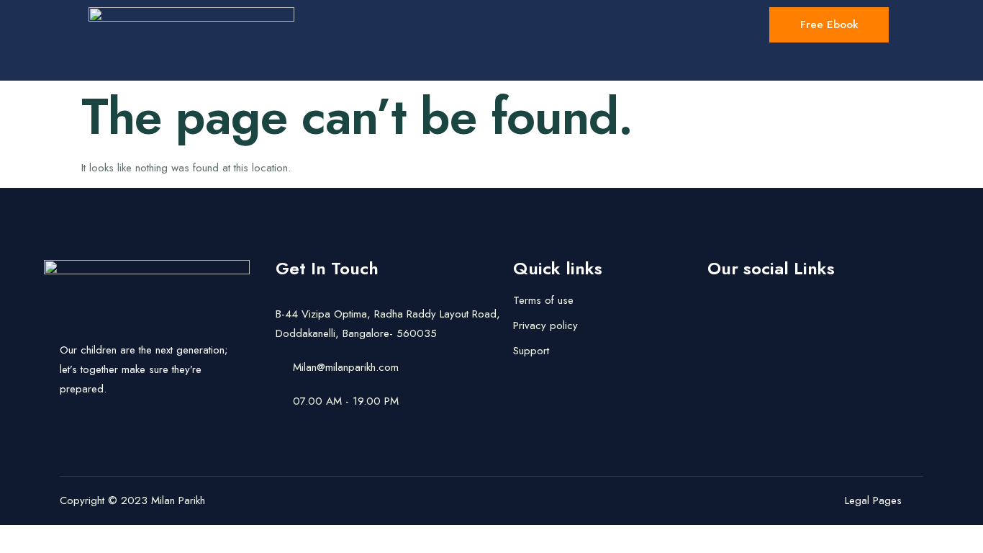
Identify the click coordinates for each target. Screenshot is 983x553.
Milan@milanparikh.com (346, 367)
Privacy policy (545, 325)
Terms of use (543, 300)
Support (531, 351)
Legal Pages (873, 500)
